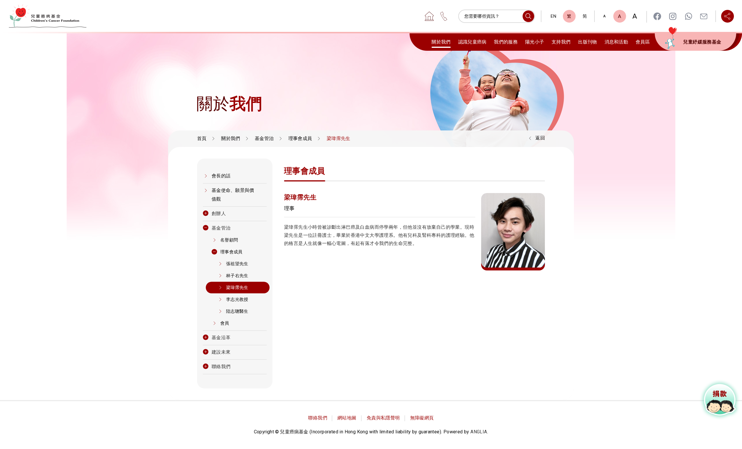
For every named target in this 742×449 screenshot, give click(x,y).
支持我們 (561, 42)
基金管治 (264, 138)
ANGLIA (478, 432)
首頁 (202, 138)
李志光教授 (237, 299)
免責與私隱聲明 (383, 418)
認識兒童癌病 (472, 42)
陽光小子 (534, 42)
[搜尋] (528, 16)
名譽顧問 (229, 240)
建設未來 (221, 352)
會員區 (643, 42)
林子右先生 (237, 275)
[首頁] (429, 16)
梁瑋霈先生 (237, 287)
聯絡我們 (221, 366)
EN (553, 16)
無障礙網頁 (422, 418)
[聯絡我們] (444, 16)
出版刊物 (587, 42)
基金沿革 (221, 337)
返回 (540, 138)
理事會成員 (300, 138)
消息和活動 (616, 42)
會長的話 (221, 176)
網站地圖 (347, 418)
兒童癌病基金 (47, 16)
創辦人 (219, 213)
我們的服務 (506, 42)
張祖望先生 (237, 263)
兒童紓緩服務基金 (702, 42)
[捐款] (720, 399)
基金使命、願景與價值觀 (233, 195)
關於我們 (441, 42)
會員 (224, 323)
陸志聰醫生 (237, 311)
